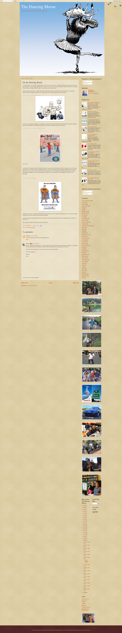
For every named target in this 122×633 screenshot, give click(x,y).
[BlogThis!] (37, 225)
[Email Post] (34, 225)
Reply (27, 239)
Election (83, 247)
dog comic (84, 236)
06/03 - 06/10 (87, 582)
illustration (84, 204)
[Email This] (36, 225)
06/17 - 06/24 (87, 576)
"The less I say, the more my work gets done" (93, 161)
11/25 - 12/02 (87, 551)
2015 (84, 525)
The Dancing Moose (38, 6)
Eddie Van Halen (85, 245)
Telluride (83, 263)
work (83, 209)
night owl (83, 270)
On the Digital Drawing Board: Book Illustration (94, 152)
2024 (84, 507)
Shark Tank (84, 257)
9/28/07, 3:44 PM (35, 243)
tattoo (83, 277)
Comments (85, 83)
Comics (83, 202)
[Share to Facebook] (40, 225)
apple (83, 266)
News (83, 207)
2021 (84, 513)
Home (50, 283)
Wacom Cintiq (85, 213)
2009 (84, 536)
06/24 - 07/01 (87, 573)
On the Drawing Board (30, 227)
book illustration (85, 206)
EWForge (28, 235)
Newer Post (24, 283)
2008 (84, 538)
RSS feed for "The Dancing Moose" (85, 609)
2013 (84, 528)
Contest (83, 227)
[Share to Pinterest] (41, 225)
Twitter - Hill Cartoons (84, 601)
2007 (84, 540)
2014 (84, 527)
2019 (84, 517)
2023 (84, 509)
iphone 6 (83, 268)
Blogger (88, 630)
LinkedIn (83, 603)
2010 (84, 534)
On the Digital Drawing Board (93, 119)
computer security (85, 234)
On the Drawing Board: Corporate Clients (92, 135)
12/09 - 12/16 (87, 545)
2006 (84, 592)
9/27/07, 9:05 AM (33, 235)
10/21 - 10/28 (87, 554)
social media (84, 274)
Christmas (84, 241)
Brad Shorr (84, 605)
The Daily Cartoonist (86, 607)
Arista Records (85, 238)
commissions (84, 211)
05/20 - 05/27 (87, 588)
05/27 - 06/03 (87, 585)
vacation (83, 216)
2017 (84, 521)
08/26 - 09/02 (87, 557)
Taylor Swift (84, 261)
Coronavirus (84, 223)
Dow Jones (84, 243)
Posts (84, 81)
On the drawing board (92, 143)
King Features (85, 254)
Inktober (83, 249)
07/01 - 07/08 (87, 570)
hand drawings (85, 218)
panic (83, 272)
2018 (84, 519)
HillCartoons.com (85, 598)
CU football (84, 240)
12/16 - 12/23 (87, 542)
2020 (84, 515)
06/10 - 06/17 (87, 579)
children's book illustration (87, 225)
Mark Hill (28, 243)
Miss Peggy (84, 256)
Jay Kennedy (84, 250)
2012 (84, 530)
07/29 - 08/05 (87, 564)
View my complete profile (93, 93)
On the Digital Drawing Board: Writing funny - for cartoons (94, 103)
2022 (84, 511)
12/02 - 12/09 (87, 548)
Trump (83, 265)
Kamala (83, 252)
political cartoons (85, 222)
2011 (84, 532)
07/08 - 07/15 (87, 567)
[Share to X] (39, 225)
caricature (84, 215)
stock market (84, 275)
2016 (84, 523)
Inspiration (84, 232)
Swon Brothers (85, 259)
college (83, 231)
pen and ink (84, 220)
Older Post (76, 283)
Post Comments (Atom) (32, 285)
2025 (84, 505)
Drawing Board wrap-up (92, 111)
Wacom (83, 229)
